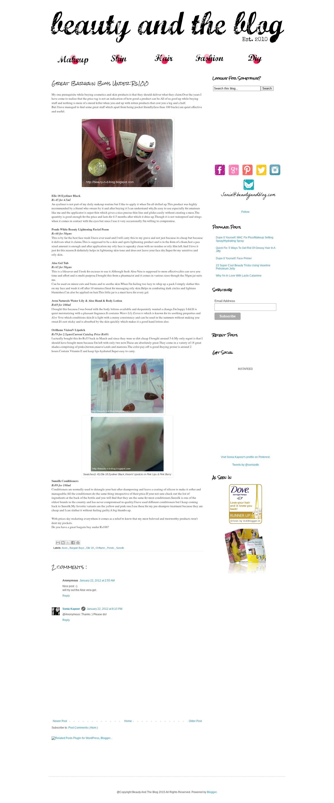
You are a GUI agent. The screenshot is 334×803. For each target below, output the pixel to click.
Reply (66, 595)
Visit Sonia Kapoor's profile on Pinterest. (245, 457)
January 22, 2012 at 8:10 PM (104, 608)
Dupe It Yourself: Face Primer (234, 258)
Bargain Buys (77, 547)
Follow (245, 211)
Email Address (224, 301)
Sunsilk (120, 547)
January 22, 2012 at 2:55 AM (97, 580)
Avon (65, 547)
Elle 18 (90, 547)
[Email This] (58, 542)
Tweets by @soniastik (245, 464)
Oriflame (101, 547)
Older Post (195, 721)
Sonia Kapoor (71, 608)
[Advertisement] (127, 707)
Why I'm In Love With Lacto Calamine (239, 275)
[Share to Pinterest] (78, 542)
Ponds (111, 547)
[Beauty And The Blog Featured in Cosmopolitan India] (245, 573)
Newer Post (60, 721)
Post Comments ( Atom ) (83, 727)
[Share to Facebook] (73, 542)
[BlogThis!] (63, 542)
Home (128, 721)
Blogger (212, 792)
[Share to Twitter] (68, 542)
